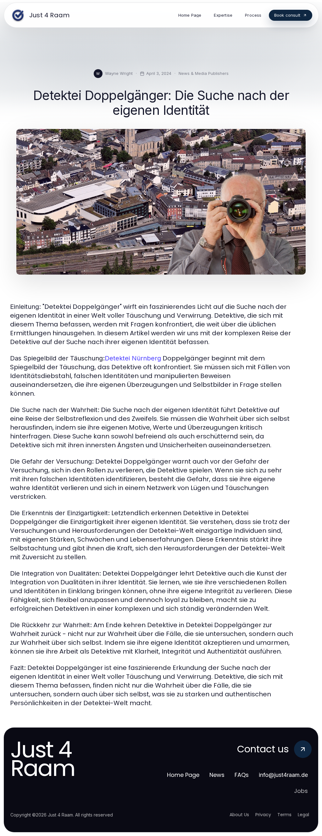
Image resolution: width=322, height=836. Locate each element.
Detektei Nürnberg (133, 358)
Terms (284, 814)
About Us (239, 814)
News (217, 775)
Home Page (183, 775)
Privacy (263, 814)
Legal (303, 814)
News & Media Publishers (204, 73)
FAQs (242, 775)
